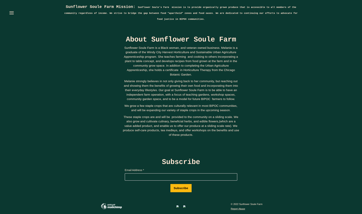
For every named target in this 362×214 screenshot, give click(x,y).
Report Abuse (238, 208)
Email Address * (134, 170)
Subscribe (181, 188)
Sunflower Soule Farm (102, 7)
